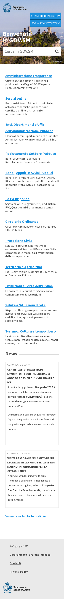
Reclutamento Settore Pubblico (30, 153)
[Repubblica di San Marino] (15, 7)
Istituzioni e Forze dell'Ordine (29, 286)
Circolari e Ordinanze (21, 221)
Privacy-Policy (19, 571)
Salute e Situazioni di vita (25, 305)
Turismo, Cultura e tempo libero (30, 331)
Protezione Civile (19, 240)
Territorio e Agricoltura (23, 267)
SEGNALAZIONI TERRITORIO (46, 23)
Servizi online (15, 98)
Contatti (15, 563)
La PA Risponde (17, 199)
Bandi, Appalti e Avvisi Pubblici (29, 172)
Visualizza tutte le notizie (25, 516)
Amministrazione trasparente (28, 75)
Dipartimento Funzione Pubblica (30, 554)
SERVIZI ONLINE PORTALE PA (45, 16)
